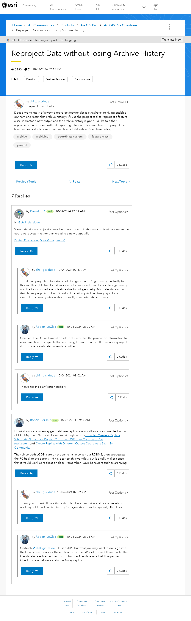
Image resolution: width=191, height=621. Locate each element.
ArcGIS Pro (88, 25)
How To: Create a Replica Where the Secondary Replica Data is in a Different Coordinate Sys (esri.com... (67, 439)
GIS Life (98, 7)
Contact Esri (118, 612)
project (22, 145)
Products (67, 25)
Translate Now (171, 39)
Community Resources (118, 7)
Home (17, 25)
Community (29, 5)
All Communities (58, 7)
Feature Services (55, 79)
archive (22, 136)
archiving (42, 136)
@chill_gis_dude (29, 222)
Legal (103, 612)
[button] (118, 102)
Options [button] (170, 26)
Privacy (71, 612)
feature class (100, 136)
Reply (24, 165)
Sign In (156, 7)
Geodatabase (82, 79)
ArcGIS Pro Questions (120, 25)
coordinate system (70, 136)
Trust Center (87, 612)
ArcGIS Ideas (79, 7)
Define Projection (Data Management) (39, 240)
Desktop (31, 79)
